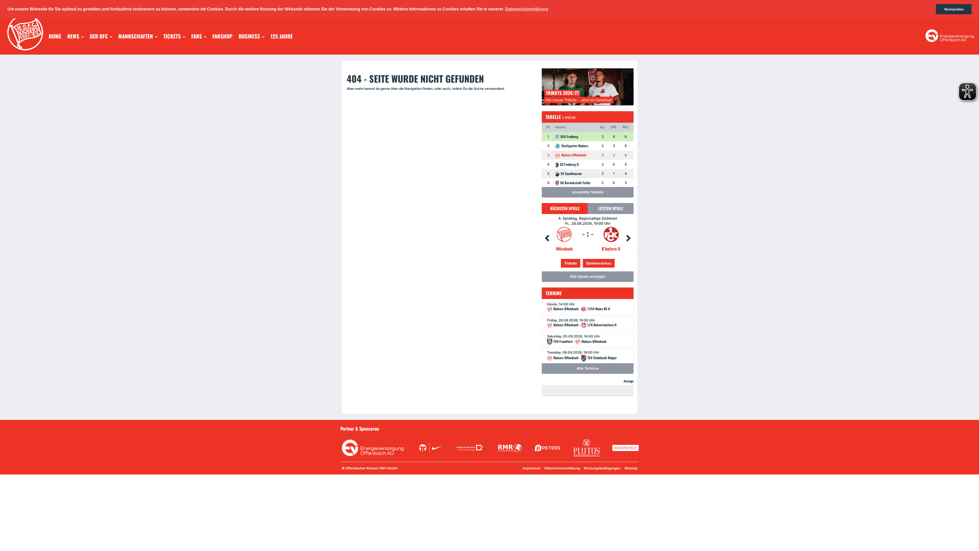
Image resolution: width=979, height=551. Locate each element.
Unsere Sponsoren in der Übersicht (610, 428)
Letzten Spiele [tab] (610, 208)
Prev (547, 238)
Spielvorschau (587, 263)
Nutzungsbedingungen (602, 468)
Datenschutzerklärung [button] (526, 9)
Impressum (532, 468)
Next (628, 238)
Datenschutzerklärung (562, 468)
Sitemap (630, 468)
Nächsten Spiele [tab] (564, 208)
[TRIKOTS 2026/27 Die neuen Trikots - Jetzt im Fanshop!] (588, 86)
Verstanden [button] (954, 9)
